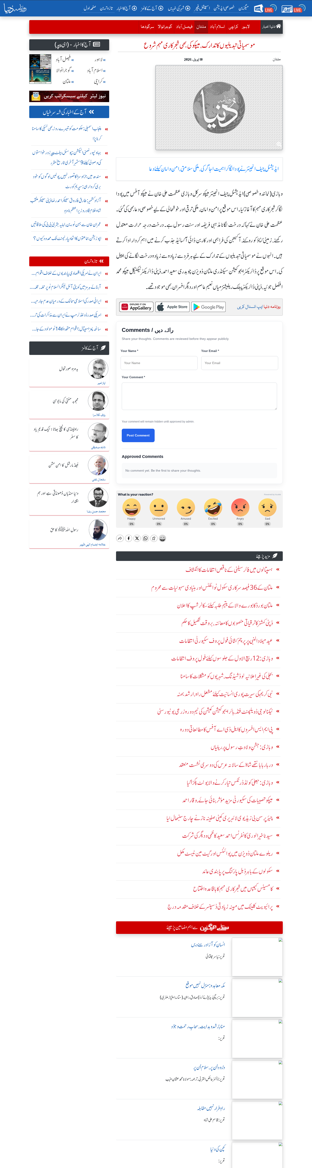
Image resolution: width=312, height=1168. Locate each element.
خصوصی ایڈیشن (224, 8)
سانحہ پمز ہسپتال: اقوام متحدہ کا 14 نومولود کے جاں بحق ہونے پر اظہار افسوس (67, 330)
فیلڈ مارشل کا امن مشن (63, 465)
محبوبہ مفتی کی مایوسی (65, 401)
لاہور (246, 27)
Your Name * (129, 351)
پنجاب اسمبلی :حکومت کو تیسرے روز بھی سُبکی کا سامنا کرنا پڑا (66, 133)
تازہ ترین (106, 8)
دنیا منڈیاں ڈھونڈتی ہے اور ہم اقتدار (57, 497)
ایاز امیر (102, 383)
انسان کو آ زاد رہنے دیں (208, 945)
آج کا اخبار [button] (123, 8)
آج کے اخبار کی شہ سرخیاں (65, 112)
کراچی (233, 27)
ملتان (200, 26)
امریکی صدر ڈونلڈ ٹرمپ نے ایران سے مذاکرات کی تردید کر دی (65, 316)
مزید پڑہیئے (263, 556)
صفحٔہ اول (91, 8)
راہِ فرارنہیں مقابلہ (211, 1108)
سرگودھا (147, 27)
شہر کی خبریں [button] (176, 8)
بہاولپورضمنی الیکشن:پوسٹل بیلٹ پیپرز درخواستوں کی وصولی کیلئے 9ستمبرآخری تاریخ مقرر (66, 157)
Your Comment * (133, 377)
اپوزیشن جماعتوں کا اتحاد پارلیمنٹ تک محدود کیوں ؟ (67, 238)
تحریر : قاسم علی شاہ (214, 1120)
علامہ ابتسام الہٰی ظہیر (93, 544)
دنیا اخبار (269, 27)
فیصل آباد (184, 27)
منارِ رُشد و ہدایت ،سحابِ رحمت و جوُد (198, 1026)
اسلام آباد (217, 27)
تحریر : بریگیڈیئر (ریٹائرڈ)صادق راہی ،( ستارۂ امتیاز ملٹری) (192, 997)
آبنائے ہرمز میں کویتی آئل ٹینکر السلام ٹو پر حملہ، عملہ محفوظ (67, 288)
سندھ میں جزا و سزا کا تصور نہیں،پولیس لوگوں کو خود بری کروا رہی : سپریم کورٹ (67, 181)
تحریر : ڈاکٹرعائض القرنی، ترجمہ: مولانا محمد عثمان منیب (195, 1079)
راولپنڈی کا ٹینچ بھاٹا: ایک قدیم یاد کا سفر (56, 433)
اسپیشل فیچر (202, 8)
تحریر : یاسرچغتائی (215, 956)
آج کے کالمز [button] (149, 8)
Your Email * (210, 351)
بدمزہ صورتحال (68, 369)
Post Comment (138, 435)
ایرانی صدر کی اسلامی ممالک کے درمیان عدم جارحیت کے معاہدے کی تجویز (66, 302)
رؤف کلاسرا (99, 415)
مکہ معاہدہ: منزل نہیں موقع (205, 986)
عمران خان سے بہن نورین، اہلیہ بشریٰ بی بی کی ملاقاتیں (66, 224)
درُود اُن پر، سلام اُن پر (209, 1067)
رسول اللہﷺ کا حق (64, 530)
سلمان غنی (99, 479)
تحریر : (221, 1038)
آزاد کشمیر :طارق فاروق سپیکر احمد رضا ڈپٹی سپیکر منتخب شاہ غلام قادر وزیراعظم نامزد (65, 205)
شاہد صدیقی (98, 447)
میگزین (243, 8)
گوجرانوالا (165, 27)
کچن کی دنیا (217, 1149)
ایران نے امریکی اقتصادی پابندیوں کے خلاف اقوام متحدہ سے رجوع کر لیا (68, 274)
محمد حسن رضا (96, 511)
